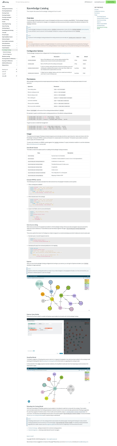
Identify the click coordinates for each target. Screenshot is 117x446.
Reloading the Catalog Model (49, 361)
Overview (96, 9)
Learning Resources (99, 2)
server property (85, 29)
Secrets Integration (7, 54)
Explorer (99, 22)
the (75, 411)
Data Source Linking (101, 20)
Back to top (30, 436)
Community (69, 441)
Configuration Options (99, 11)
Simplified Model (100, 25)
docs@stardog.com (83, 441)
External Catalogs (7, 52)
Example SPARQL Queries (102, 18)
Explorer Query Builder (102, 23)
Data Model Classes (101, 16)
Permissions (97, 13)
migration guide (50, 424)
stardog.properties (66, 53)
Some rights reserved (52, 439)
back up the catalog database (35, 415)
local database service (34, 144)
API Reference (88, 2)
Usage (95, 15)
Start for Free (111, 2)
